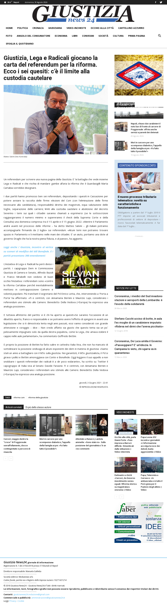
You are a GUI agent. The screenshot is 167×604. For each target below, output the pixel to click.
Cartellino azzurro (131, 27)
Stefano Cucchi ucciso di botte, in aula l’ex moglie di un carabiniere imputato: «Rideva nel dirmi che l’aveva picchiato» (138, 322)
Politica (22, 27)
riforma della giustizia (38, 397)
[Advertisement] (56, 169)
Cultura (118, 35)
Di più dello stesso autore (38, 407)
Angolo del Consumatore (33, 35)
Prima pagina (136, 35)
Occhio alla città (102, 27)
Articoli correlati (14, 407)
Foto (9, 35)
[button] (159, 36)
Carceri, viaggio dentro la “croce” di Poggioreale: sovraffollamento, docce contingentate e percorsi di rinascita (17, 445)
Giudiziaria (55, 27)
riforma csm (19, 397)
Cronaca (38, 27)
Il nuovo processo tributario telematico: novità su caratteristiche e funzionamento (137, 202)
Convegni (88, 35)
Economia (61, 35)
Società (103, 35)
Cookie (21, 601)
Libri (74, 35)
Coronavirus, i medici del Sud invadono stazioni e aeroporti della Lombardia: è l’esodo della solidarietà (138, 300)
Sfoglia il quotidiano (20, 43)
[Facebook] (155, 2)
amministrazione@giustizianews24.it (48, 597)
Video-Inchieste (76, 27)
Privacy (12, 601)
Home (9, 27)
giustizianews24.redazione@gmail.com (31, 594)
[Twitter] (161, 2)
